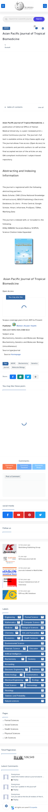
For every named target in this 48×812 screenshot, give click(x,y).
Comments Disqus (39, 467)
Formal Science (34, 617)
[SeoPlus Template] (12, 807)
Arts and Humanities (32, 633)
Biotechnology (13, 675)
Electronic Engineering (16, 669)
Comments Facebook (24, 467)
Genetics (34, 363)
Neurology (24, 690)
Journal (6, 367)
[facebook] (8, 515)
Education (36, 648)
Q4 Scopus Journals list (27, 559)
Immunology (35, 685)
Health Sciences (33, 638)
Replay (15, 780)
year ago (23, 556)
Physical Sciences (12, 733)
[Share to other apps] (35, 377)
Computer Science (33, 622)
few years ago (25, 545)
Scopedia (33, 808)
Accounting (24, 664)
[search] (45, 6)
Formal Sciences (12, 720)
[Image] (10, 549)
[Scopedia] (24, 6)
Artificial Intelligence (24, 654)
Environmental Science (24, 643)
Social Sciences (11, 725)
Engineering (12, 617)
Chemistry (11, 633)
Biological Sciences (32, 628)
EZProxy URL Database (27, 594)
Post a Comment (13, 477)
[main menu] (3, 6)
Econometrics (34, 675)
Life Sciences (10, 738)
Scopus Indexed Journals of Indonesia (29, 583)
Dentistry (35, 659)
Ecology (37, 680)
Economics (12, 638)
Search (39, 19)
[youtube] (18, 515)
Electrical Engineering (16, 680)
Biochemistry (23, 363)
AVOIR (6, 28)
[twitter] (40, 515)
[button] (13, 377)
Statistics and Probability (24, 696)
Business (37, 669)
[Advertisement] (24, 78)
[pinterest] (29, 515)
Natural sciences (24, 701)
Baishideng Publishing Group (29, 548)
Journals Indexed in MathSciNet (30, 571)
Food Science (13, 685)
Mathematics (12, 622)
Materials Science (15, 648)
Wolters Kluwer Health (26, 326)
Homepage (16, 355)
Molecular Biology (18, 367)
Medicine (11, 628)
